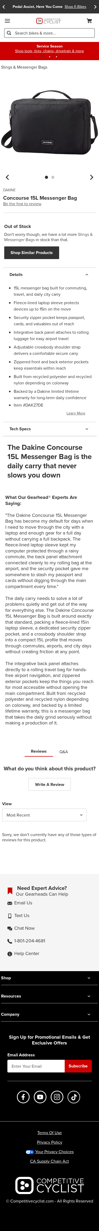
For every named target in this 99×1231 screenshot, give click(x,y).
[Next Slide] (95, 6)
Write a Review (49, 784)
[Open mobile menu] (7, 21)
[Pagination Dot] (42, 56)
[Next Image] (91, 177)
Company (10, 1014)
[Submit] (9, 33)
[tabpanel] (49, 808)
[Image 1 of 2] (46, 177)
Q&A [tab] (63, 752)
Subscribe (78, 1066)
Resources (11, 996)
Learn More (76, 413)
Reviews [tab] (39, 751)
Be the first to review (22, 203)
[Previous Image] (7, 177)
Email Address (21, 1055)
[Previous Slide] (3, 6)
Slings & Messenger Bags (24, 67)
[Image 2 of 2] (53, 177)
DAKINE (9, 190)
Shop (6, 978)
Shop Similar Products (32, 253)
